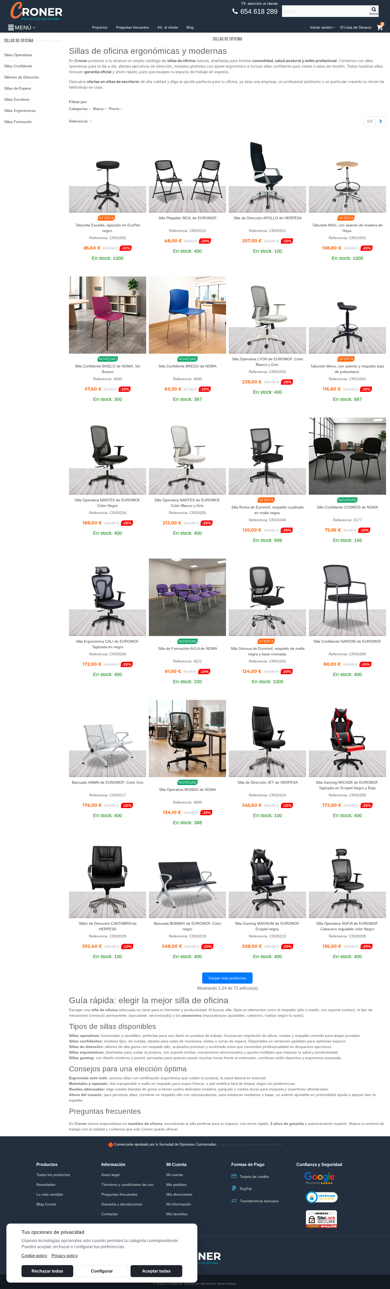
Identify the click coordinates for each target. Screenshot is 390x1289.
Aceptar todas (156, 1271)
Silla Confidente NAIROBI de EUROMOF (347, 641)
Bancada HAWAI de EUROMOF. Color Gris (107, 782)
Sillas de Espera (17, 88)
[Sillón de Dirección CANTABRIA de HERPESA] (107, 879)
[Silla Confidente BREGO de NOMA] (187, 315)
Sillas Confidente (18, 66)
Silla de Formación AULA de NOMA (187, 648)
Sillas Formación (18, 122)
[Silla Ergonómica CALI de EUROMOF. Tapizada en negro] (107, 597)
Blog (190, 27)
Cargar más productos (227, 978)
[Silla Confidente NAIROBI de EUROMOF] (347, 597)
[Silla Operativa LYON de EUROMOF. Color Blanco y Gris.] (267, 315)
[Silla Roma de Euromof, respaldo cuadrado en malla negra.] (267, 456)
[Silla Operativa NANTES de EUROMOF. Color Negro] (107, 456)
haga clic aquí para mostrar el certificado (249, 1144)
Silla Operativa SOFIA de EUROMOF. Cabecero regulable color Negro (347, 926)
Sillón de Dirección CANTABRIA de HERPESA (108, 926)
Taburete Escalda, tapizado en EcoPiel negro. (107, 228)
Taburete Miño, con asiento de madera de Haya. (347, 228)
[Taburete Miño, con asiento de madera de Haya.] (347, 174)
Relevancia (79, 121)
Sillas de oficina (18, 40)
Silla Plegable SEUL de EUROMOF (187, 218)
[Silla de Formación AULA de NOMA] (187, 597)
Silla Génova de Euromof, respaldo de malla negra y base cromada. (268, 651)
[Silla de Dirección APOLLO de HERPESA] (267, 174)
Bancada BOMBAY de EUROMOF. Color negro (187, 926)
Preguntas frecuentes (132, 27)
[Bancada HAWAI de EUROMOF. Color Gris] (107, 738)
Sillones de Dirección (21, 77)
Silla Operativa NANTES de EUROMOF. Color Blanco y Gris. (187, 503)
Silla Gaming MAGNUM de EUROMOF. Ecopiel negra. (267, 926)
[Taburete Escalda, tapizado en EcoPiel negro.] (107, 174)
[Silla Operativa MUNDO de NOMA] (187, 738)
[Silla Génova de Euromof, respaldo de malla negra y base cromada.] (267, 597)
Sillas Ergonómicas (20, 110)
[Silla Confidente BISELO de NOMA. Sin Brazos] (107, 315)
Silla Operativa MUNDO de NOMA (187, 789)
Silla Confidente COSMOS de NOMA (347, 507)
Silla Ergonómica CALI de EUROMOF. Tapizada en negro (107, 644)
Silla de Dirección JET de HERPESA (267, 782)
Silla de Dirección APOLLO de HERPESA (267, 218)
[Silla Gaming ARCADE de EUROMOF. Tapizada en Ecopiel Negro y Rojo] (347, 738)
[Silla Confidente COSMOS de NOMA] (347, 456)
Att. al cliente (168, 27)
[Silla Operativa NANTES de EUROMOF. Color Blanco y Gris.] (187, 456)
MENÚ (23, 27)
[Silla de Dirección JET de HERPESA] (267, 738)
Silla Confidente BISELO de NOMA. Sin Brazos (107, 369)
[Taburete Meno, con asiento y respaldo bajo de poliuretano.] (347, 315)
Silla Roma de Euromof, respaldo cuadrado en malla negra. (267, 510)
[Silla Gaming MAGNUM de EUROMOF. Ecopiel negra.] (267, 879)
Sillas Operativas (18, 55)
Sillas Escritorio (16, 99)
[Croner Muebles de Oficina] (35, 11)
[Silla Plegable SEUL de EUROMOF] (187, 174)
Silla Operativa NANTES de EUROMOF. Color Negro (108, 503)
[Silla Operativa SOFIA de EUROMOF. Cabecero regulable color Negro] (347, 879)
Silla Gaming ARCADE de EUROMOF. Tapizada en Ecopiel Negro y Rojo (347, 785)
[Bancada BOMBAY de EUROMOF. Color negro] (187, 879)
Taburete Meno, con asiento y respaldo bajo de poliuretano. (347, 369)
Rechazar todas (47, 1271)
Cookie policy (34, 1255)
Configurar (102, 1271)
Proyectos (100, 27)
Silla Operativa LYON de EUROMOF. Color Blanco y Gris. (267, 362)
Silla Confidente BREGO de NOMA (187, 366)
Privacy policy (64, 1255)
